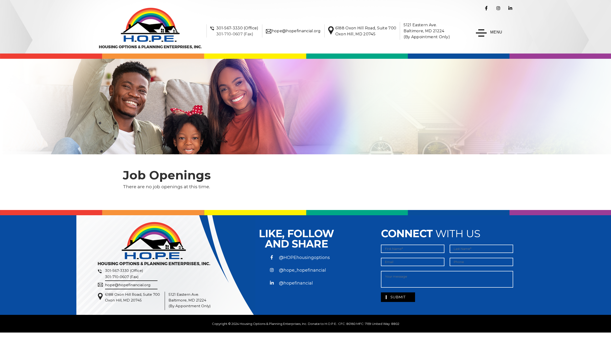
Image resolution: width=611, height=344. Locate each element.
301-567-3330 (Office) (237, 28)
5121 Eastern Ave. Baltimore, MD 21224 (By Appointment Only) (427, 31)
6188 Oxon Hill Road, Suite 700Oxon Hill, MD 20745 (132, 297)
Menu (496, 32)
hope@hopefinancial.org (296, 31)
